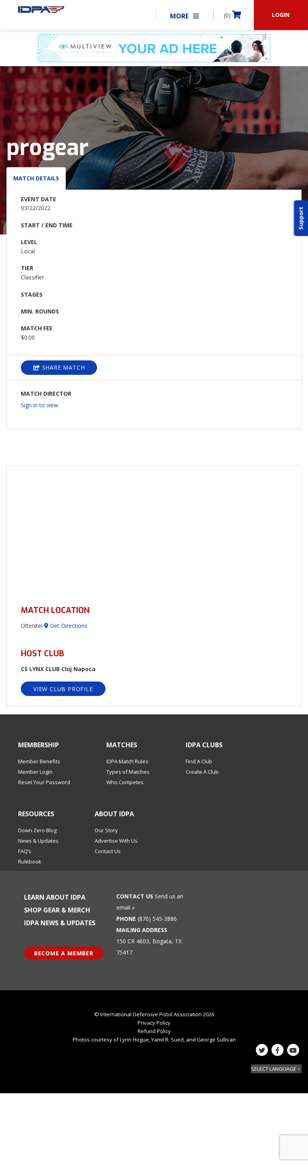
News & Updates (38, 840)
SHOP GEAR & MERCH (57, 910)
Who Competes (125, 782)
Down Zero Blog (37, 830)
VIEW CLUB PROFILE (63, 689)
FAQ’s (24, 851)
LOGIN (281, 14)
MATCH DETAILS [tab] (36, 178)
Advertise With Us (116, 840)
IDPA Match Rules (127, 761)
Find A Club (199, 761)
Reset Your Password (44, 782)
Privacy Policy (154, 1022)
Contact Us (108, 851)
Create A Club (202, 771)
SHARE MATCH (62, 367)
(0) (228, 15)
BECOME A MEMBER (63, 953)
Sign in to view (39, 405)
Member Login (35, 771)
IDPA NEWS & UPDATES (59, 922)
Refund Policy (154, 1031)
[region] (154, 530)
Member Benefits (39, 761)
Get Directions (68, 625)
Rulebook (29, 861)
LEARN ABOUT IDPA (54, 897)
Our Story (106, 830)
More (180, 16)
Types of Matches (128, 771)
